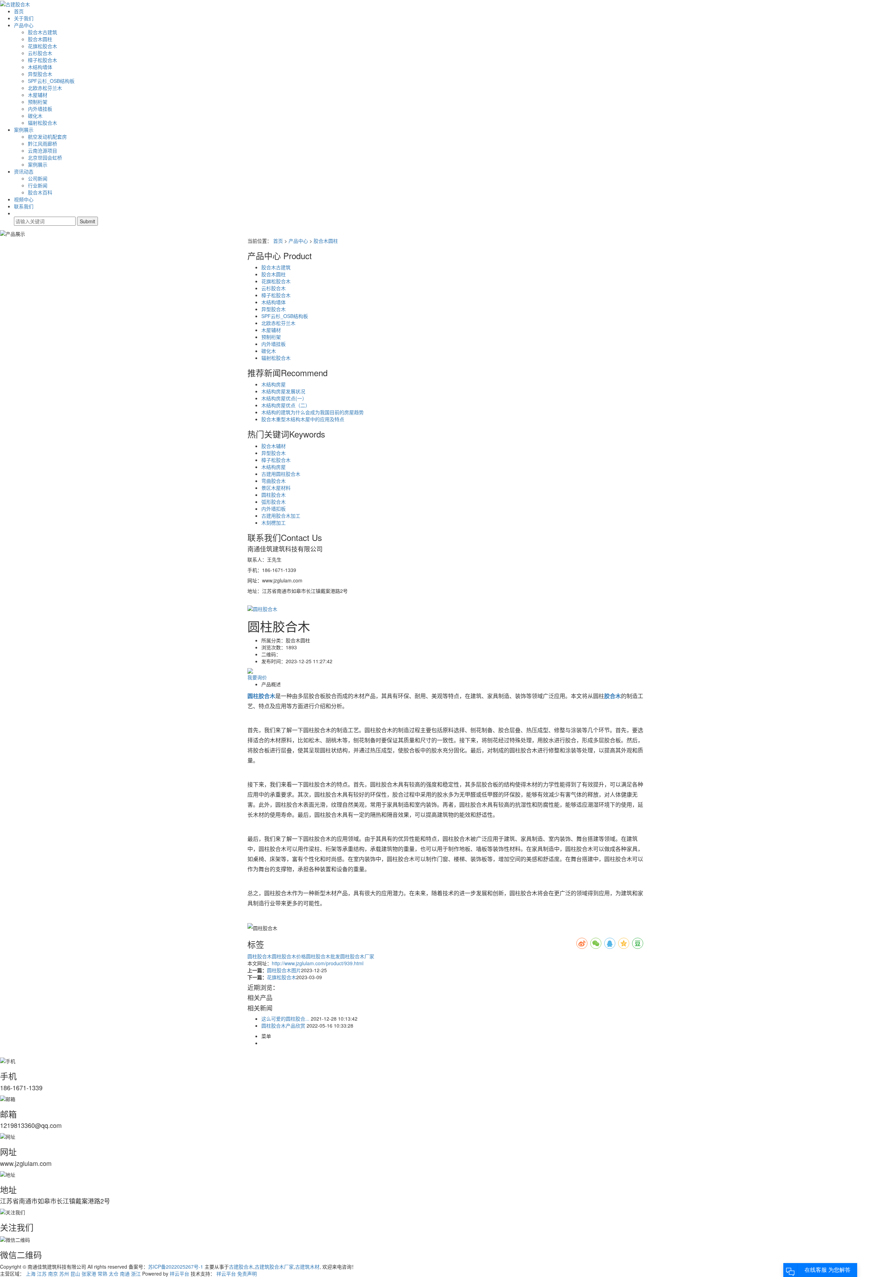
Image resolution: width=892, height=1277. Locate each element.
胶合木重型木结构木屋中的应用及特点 (302, 419)
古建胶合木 (241, 1266)
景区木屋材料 (276, 487)
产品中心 (23, 25)
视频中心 (23, 199)
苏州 (64, 1273)
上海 (31, 1273)
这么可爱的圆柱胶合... (285, 1018)
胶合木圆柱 (40, 39)
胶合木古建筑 (42, 32)
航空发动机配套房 (47, 136)
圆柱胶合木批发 (323, 956)
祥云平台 (179, 1273)
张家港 (89, 1273)
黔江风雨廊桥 (42, 143)
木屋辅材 (37, 94)
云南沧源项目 (42, 150)
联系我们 (23, 206)
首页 (19, 11)
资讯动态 (23, 171)
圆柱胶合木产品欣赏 (283, 1025)
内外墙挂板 (40, 108)
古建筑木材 (307, 1266)
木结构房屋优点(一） (284, 398)
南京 (53, 1273)
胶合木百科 (40, 192)
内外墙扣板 (273, 508)
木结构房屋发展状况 (283, 391)
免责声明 (247, 1273)
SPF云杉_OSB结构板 (51, 80)
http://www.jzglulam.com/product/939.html (317, 963)
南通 (125, 1273)
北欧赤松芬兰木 (45, 87)
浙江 (136, 1273)
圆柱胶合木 (273, 494)
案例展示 (23, 129)
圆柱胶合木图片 (284, 970)
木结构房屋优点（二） (285, 405)
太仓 (113, 1273)
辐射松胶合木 (42, 122)
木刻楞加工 (273, 522)
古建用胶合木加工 (280, 515)
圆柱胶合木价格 (289, 956)
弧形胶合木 (273, 501)
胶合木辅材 (273, 445)
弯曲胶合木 (273, 480)
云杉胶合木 (40, 52)
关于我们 (23, 18)
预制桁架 (37, 101)
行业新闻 (37, 185)
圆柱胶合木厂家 (357, 956)
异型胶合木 (40, 73)
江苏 (42, 1273)
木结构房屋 (273, 384)
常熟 (102, 1273)
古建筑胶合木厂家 (274, 1266)
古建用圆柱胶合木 (280, 473)
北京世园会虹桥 (45, 157)
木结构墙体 (40, 66)
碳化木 (35, 115)
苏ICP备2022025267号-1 (175, 1266)
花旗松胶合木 (42, 45)
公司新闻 (37, 178)
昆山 (75, 1273)
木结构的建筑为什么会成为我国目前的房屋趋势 (312, 412)
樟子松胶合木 (42, 59)
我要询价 (257, 677)
